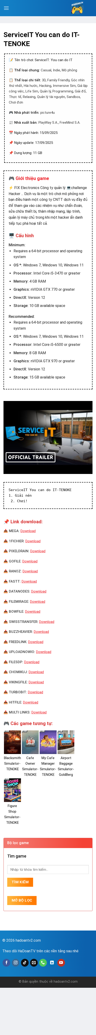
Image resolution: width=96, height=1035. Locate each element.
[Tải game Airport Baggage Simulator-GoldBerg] (66, 742)
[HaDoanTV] (77, 8)
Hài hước (31, 86)
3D (44, 80)
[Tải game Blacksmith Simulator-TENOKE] (12, 742)
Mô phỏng (69, 70)
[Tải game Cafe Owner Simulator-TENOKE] (30, 742)
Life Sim (31, 91)
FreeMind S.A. (70, 122)
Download (28, 531)
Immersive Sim (64, 86)
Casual (46, 70)
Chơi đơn (16, 102)
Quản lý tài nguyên (51, 97)
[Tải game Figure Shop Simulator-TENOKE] (12, 790)
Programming (62, 91)
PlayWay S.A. (48, 122)
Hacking (45, 86)
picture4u (47, 112)
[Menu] (6, 8)
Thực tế (15, 97)
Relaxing (29, 97)
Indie (56, 70)
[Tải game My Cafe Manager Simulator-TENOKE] (48, 742)
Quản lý (45, 91)
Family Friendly (58, 80)
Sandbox (73, 97)
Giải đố (80, 91)
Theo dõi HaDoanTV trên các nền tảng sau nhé (40, 951)
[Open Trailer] (48, 437)
